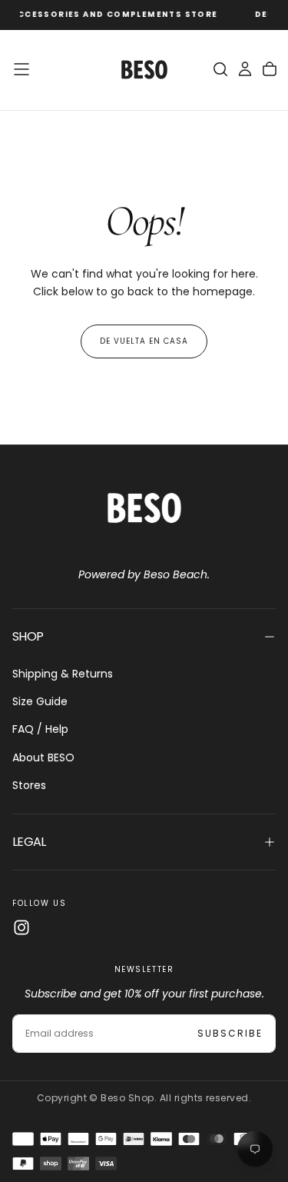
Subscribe (230, 1033)
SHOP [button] (27, 636)
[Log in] (245, 69)
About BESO (43, 757)
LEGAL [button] (29, 842)
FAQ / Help (40, 729)
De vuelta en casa (144, 341)
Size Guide (40, 701)
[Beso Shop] (144, 508)
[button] (21, 69)
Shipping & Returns (62, 673)
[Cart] (269, 69)
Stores (29, 785)
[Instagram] (21, 927)
